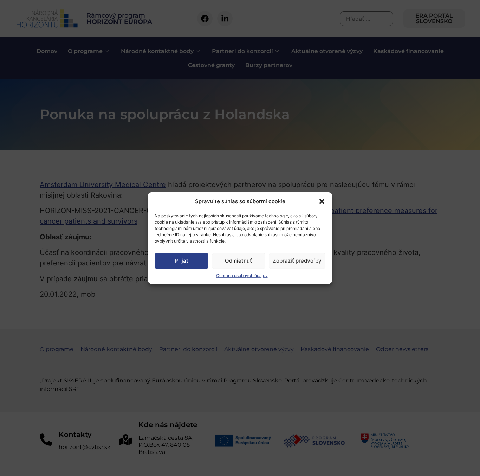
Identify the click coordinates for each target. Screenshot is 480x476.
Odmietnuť (238, 260)
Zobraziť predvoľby (297, 260)
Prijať (181, 260)
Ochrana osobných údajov (242, 275)
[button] (321, 201)
